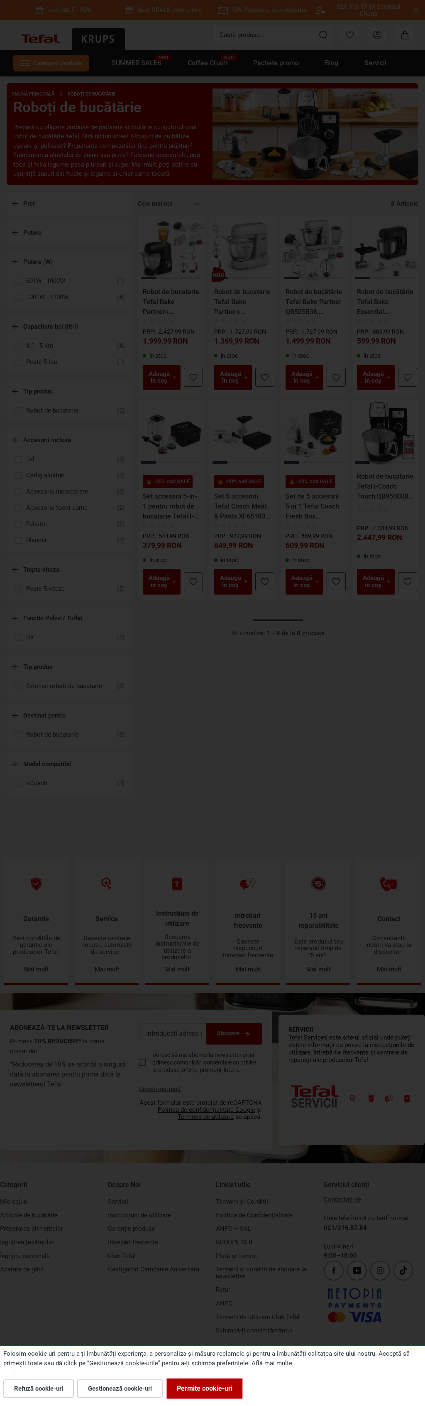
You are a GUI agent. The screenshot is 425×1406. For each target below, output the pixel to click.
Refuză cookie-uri (38, 1388)
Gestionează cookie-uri (120, 1388)
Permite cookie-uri (204, 1388)
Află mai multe (272, 1363)
